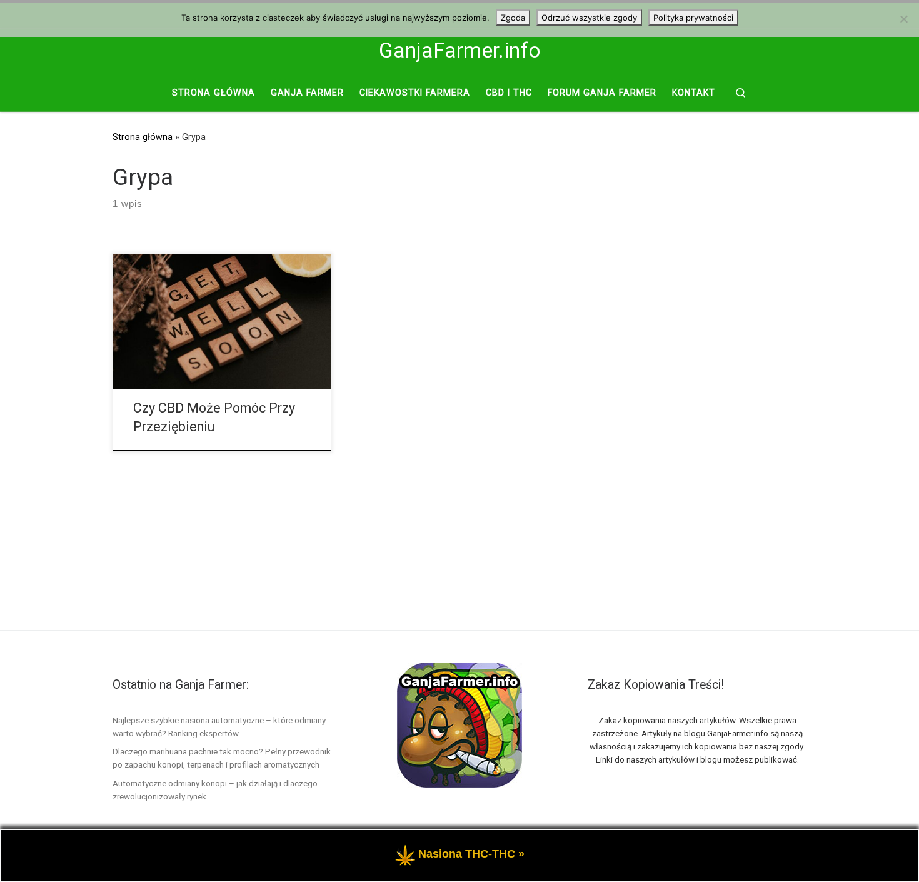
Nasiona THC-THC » (471, 854)
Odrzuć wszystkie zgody (589, 18)
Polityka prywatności (693, 18)
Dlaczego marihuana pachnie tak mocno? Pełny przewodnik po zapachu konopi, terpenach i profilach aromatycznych (222, 757)
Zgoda (513, 18)
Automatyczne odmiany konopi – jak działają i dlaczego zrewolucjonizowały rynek (215, 789)
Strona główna (143, 137)
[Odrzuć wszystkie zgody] (903, 19)
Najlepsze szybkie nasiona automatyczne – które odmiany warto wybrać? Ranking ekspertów (219, 726)
